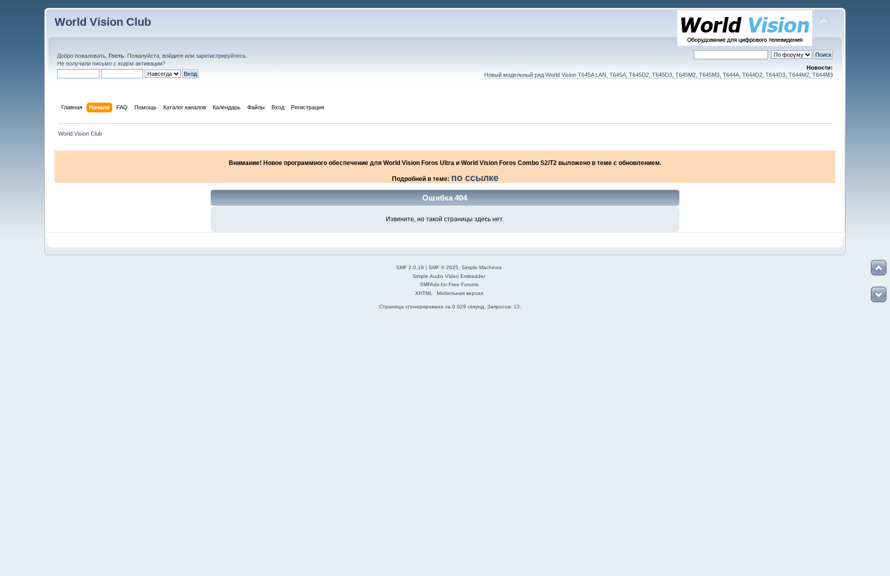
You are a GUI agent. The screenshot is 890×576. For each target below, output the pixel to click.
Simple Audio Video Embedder (449, 276)
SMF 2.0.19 (410, 267)
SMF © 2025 (443, 267)
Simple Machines (481, 267)
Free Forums (463, 284)
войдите (172, 56)
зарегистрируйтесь (221, 56)
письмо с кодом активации (127, 63)
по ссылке (475, 178)
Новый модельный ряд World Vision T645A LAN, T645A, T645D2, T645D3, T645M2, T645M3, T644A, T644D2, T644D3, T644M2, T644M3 (658, 75)
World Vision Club (103, 21)
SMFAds (429, 284)
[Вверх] (878, 267)
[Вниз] (878, 294)
